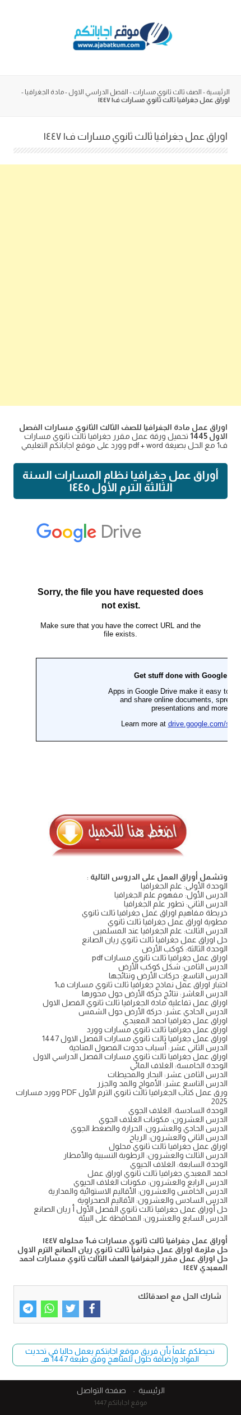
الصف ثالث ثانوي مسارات (167, 92)
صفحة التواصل (101, 1390)
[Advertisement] (120, 285)
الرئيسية (218, 92)
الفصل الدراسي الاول (98, 92)
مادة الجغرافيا (44, 92)
